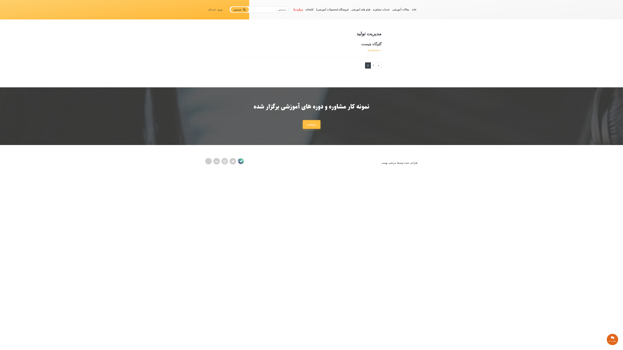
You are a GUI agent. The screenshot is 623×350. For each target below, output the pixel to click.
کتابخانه (309, 9)
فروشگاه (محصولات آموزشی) (332, 9)
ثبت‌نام (212, 9)
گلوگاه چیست (371, 44)
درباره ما (298, 9)
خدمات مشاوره (381, 9)
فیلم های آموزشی (360, 9)
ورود (219, 9)
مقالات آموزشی (400, 9)
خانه (414, 9)
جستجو (238, 9)
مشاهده (311, 124)
